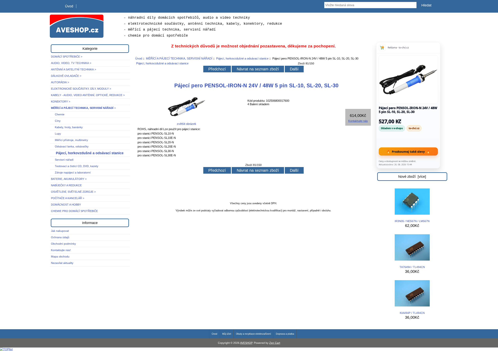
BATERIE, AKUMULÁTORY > (69, 179)
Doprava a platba (285, 334)
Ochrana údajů (60, 237)
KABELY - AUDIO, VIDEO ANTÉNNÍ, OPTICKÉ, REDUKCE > (88, 95)
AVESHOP (246, 342)
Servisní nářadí (62, 159)
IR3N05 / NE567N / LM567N (412, 221)
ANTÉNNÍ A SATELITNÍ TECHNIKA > (73, 69)
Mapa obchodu (60, 256)
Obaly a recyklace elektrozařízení (253, 334)
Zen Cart (274, 342)
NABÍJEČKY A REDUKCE (66, 185)
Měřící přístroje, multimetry (69, 140)
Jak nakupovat (60, 230)
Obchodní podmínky (63, 243)
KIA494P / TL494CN (412, 313)
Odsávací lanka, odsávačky (70, 146)
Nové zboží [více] (412, 177)
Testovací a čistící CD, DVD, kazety (74, 166)
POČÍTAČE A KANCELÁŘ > (67, 198)
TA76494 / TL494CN (412, 267)
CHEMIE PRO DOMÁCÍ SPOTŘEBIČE (74, 211)
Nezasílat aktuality (62, 263)
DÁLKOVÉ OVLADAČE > (66, 75)
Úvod (69, 6)
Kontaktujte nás (358, 121)
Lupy (56, 133)
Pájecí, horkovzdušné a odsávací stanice (242, 58)
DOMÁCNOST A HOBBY (66, 204)
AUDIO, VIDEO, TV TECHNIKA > (71, 63)
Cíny (55, 120)
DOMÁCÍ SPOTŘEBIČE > (66, 56)
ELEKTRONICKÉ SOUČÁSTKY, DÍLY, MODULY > (81, 88)
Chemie (57, 114)
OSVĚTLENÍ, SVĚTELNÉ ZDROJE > (73, 191)
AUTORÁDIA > (60, 82)
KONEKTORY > (60, 101)
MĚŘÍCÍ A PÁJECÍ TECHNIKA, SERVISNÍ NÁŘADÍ (179, 58)
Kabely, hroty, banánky (67, 127)
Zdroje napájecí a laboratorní (71, 172)
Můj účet (226, 334)
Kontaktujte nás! (61, 250)
